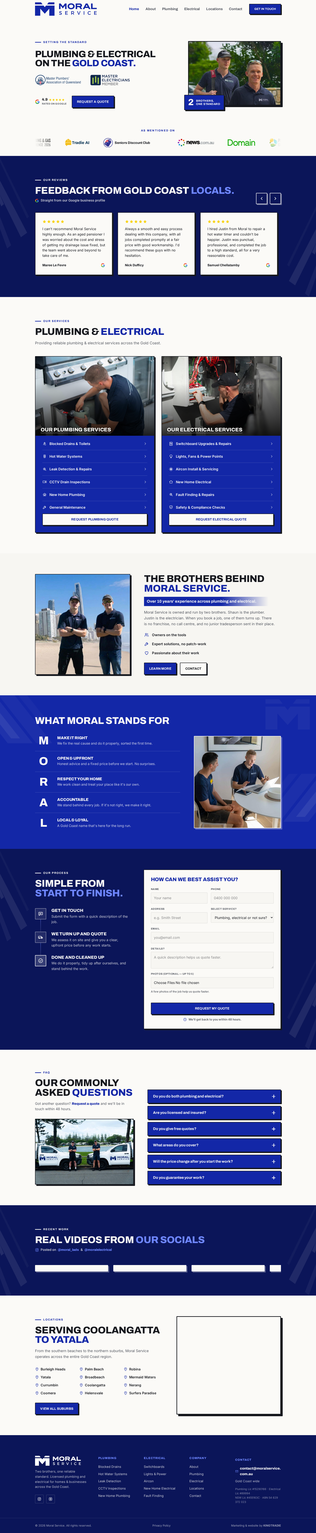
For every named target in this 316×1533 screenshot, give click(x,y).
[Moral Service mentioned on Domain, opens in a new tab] (222, 142)
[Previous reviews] (261, 198)
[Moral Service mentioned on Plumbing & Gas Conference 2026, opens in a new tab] (266, 142)
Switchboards (154, 1467)
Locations (214, 9)
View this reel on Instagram (57, 1268)
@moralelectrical (98, 1249)
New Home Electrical (159, 1488)
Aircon (149, 1481)
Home (134, 9)
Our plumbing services (76, 430)
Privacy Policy (161, 1525)
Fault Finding (154, 1496)
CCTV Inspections (112, 1488)
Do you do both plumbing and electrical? (188, 1096)
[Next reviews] (275, 198)
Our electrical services (204, 430)
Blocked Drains (109, 1467)
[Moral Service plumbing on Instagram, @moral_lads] (39, 1499)
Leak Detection (109, 1481)
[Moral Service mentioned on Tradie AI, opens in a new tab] (58, 142)
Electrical (192, 9)
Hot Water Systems (112, 1474)
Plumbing (170, 9)
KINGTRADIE (272, 1525)
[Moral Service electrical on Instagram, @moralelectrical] (50, 1499)
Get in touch (265, 9)
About (151, 9)
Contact (235, 9)
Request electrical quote (221, 519)
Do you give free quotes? (174, 1129)
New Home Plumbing (114, 1496)
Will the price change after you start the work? (193, 1161)
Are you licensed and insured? (179, 1113)
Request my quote (212, 1008)
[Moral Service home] (66, 9)
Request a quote (93, 101)
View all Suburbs (56, 1408)
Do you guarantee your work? (178, 1178)
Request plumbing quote (94, 519)
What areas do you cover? (176, 1145)
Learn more (160, 668)
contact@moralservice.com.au (260, 1471)
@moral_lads (68, 1249)
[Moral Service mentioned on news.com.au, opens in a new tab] (177, 142)
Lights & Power (155, 1474)
